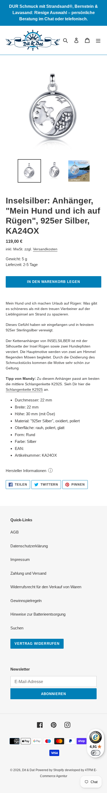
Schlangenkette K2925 (24, 389)
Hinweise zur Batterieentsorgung (37, 614)
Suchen (16, 628)
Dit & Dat (28, 770)
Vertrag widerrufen (37, 644)
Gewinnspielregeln (26, 600)
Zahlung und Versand (28, 573)
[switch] (95, 753)
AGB (14, 532)
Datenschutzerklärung (29, 546)
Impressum (20, 559)
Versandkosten (45, 249)
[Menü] (98, 40)
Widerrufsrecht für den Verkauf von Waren (45, 587)
